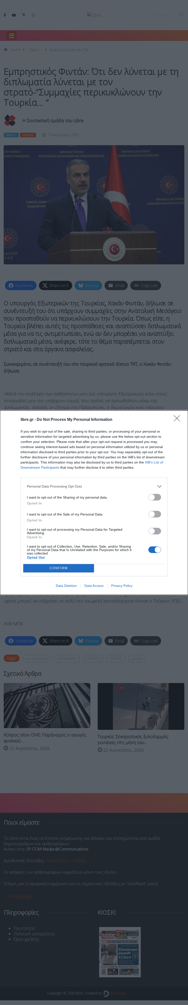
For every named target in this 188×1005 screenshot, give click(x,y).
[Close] (178, 420)
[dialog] (94, 502)
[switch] (154, 497)
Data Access (94, 586)
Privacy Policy (121, 586)
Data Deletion (66, 586)
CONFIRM (59, 568)
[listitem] (94, 486)
